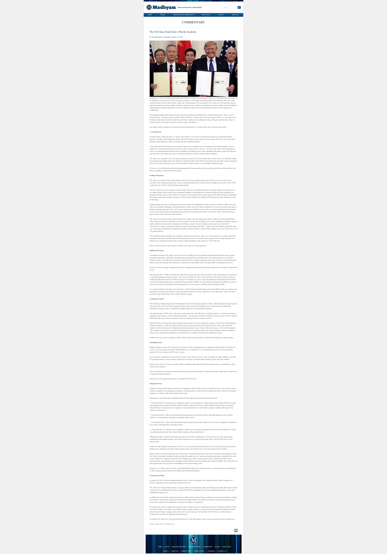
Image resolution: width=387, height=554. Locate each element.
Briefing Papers (195, 547)
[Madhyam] (174, 7)
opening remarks (159, 115)
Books (217, 547)
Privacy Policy (199, 551)
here (157, 110)
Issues (162, 15)
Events (221, 15)
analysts (176, 212)
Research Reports (179, 547)
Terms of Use (186, 551)
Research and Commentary (183, 15)
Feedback (211, 551)
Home (150, 15)
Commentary (208, 547)
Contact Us (222, 551)
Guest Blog (206, 15)
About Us (235, 15)
